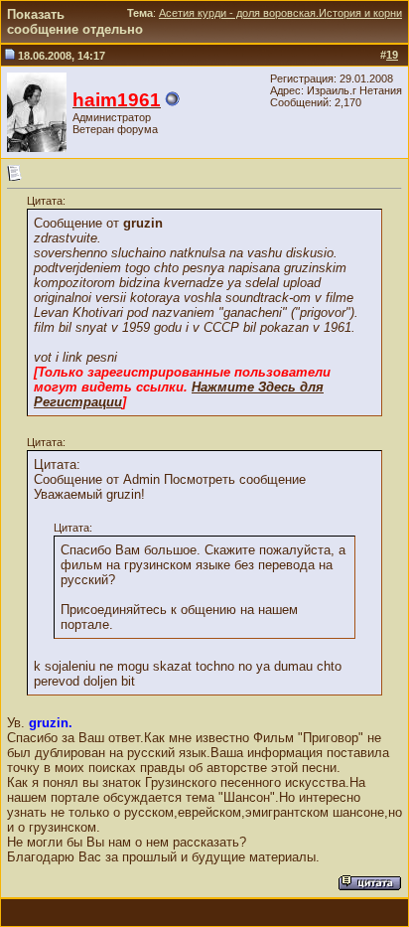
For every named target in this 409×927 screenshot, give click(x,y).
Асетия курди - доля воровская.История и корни (280, 13)
